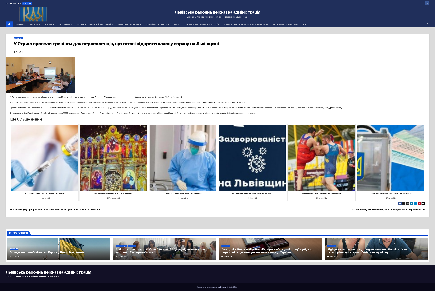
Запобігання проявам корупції (201, 24)
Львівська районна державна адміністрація (217, 12)
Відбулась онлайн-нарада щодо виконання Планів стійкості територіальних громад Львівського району (368, 251)
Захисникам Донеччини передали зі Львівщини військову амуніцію (387, 209)
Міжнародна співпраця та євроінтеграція (246, 24)
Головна (20, 24)
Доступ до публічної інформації (94, 24)
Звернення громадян (128, 24)
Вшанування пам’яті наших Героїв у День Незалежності (48, 252)
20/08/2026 (122, 256)
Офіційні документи (157, 24)
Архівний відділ (121, 246)
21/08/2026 (16, 256)
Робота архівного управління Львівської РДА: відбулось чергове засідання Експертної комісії (160, 251)
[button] (427, 24)
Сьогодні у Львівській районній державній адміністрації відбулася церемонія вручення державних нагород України (267, 251)
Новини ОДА (18, 38)
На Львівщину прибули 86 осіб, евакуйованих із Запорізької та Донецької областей (56, 209)
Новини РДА (14, 248)
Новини (49, 24)
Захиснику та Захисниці (285, 24)
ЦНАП (176, 24)
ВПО (305, 24)
